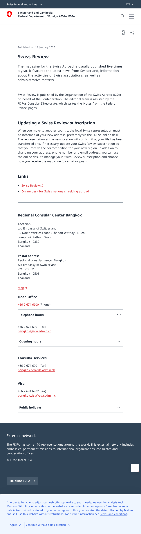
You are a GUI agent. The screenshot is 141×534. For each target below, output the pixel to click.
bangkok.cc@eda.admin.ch (36, 370)
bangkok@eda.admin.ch (34, 331)
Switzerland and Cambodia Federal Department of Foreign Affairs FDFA (46, 14)
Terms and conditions (113, 514)
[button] (135, 468)
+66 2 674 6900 (28, 304)
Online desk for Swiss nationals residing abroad (55, 191)
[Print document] (123, 32)
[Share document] (132, 32)
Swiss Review (30, 185)
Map (21, 288)
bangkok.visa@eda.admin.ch (37, 395)
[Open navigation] (131, 16)
